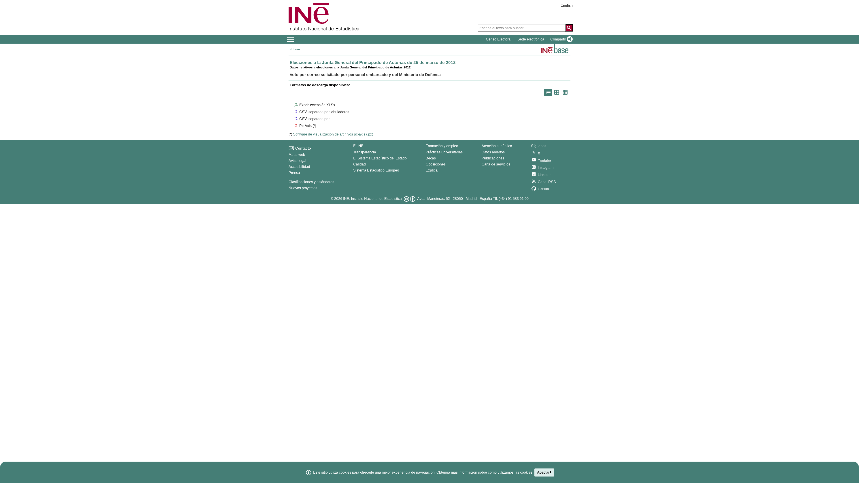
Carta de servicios (496, 164)
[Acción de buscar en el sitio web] (569, 28)
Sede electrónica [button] (530, 39)
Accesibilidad (299, 167)
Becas (431, 158)
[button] (561, 39)
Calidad (359, 164)
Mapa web (297, 155)
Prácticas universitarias (444, 152)
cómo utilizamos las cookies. (510, 472)
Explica (432, 170)
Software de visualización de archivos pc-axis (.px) (333, 134)
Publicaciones (493, 158)
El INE (358, 146)
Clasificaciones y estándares (311, 182)
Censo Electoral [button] (498, 39)
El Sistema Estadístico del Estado (380, 158)
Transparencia (364, 152)
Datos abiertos (493, 152)
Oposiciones (436, 164)
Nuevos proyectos (303, 188)
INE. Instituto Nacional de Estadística (372, 199)
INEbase (294, 49)
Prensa (294, 173)
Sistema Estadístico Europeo (376, 170)
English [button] (567, 5)
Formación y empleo (442, 146)
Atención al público (497, 146)
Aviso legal (297, 161)
